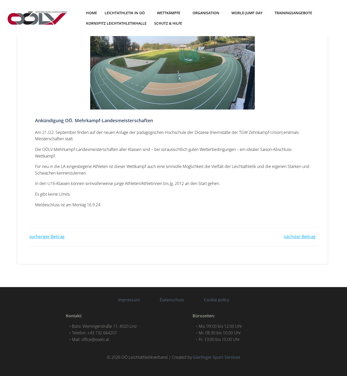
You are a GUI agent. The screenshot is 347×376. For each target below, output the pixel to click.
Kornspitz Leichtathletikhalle (116, 23)
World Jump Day (246, 12)
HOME (91, 12)
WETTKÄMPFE (168, 12)
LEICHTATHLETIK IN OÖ (125, 12)
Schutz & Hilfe (168, 23)
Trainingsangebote (293, 12)
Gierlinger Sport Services (216, 357)
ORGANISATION (206, 12)
